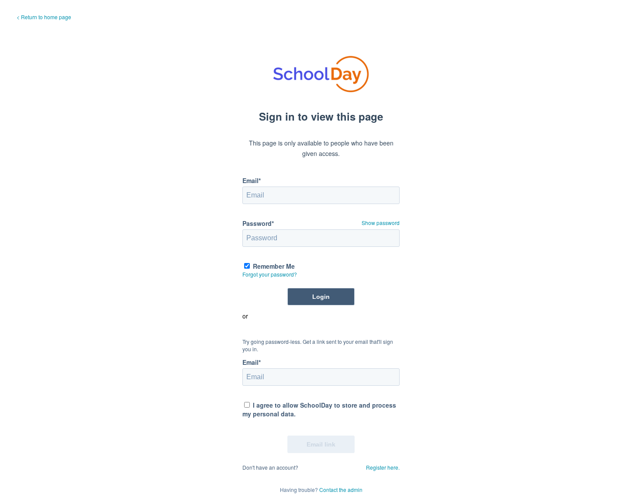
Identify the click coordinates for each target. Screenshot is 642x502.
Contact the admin (340, 489)
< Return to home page (44, 17)
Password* (258, 223)
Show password (381, 222)
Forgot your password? (269, 274)
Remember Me (274, 266)
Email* (251, 180)
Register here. (383, 467)
